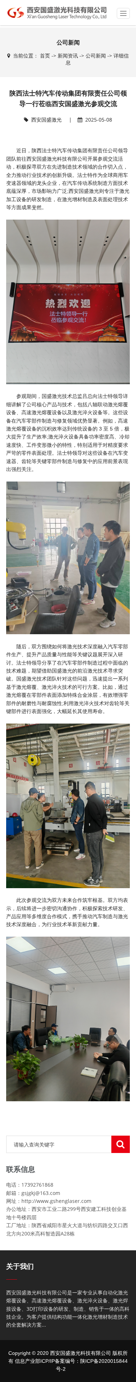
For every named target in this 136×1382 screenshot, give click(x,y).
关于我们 (20, 1266)
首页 (45, 55)
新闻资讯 (68, 55)
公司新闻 (96, 55)
